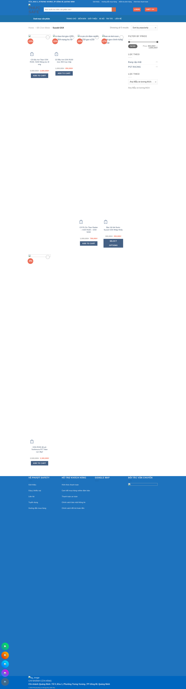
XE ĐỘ (101, 19)
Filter (132, 46)
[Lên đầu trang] (180, 685)
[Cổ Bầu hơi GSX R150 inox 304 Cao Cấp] (64, 46)
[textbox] (139, 88)
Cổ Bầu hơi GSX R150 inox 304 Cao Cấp (64, 61)
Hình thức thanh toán (70, 485)
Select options (113, 243)
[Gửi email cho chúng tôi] (154, 2)
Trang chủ (71, 19)
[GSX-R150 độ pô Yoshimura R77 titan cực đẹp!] (39, 349)
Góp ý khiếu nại (34, 491)
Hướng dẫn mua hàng (37, 508)
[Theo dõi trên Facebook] (151, 2)
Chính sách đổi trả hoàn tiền (73, 508)
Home (31, 28)
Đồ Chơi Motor (43, 28)
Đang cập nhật (134, 62)
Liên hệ (118, 19)
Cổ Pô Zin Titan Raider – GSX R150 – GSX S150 (89, 229)
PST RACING (134, 67)
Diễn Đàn (82, 19)
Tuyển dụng (33, 502)
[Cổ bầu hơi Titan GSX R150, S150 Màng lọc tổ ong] (39, 46)
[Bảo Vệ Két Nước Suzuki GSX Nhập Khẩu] (113, 130)
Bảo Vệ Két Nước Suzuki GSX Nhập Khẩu (113, 228)
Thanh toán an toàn (70, 496)
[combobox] (139, 88)
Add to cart (39, 76)
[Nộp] (114, 9)
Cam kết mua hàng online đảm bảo (76, 491)
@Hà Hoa (52, 687)
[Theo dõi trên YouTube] (156, 2)
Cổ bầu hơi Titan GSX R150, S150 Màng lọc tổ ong (39, 62)
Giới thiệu (92, 19)
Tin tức (109, 19)
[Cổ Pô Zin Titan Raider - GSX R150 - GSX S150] (89, 130)
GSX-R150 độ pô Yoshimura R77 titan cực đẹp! (39, 449)
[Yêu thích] (48, 37)
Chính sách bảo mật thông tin (73, 502)
